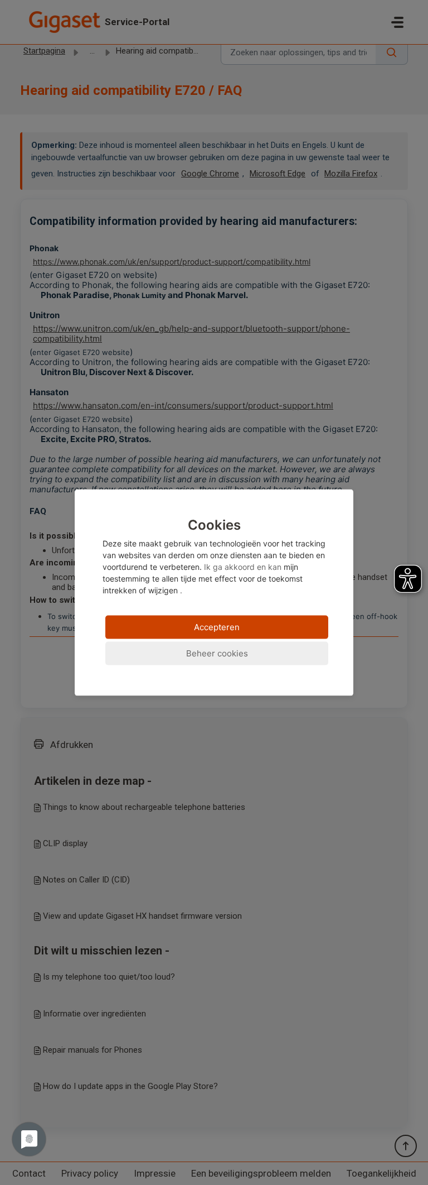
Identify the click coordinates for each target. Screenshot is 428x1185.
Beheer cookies (217, 653)
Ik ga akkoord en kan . (214, 556)
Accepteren (217, 627)
